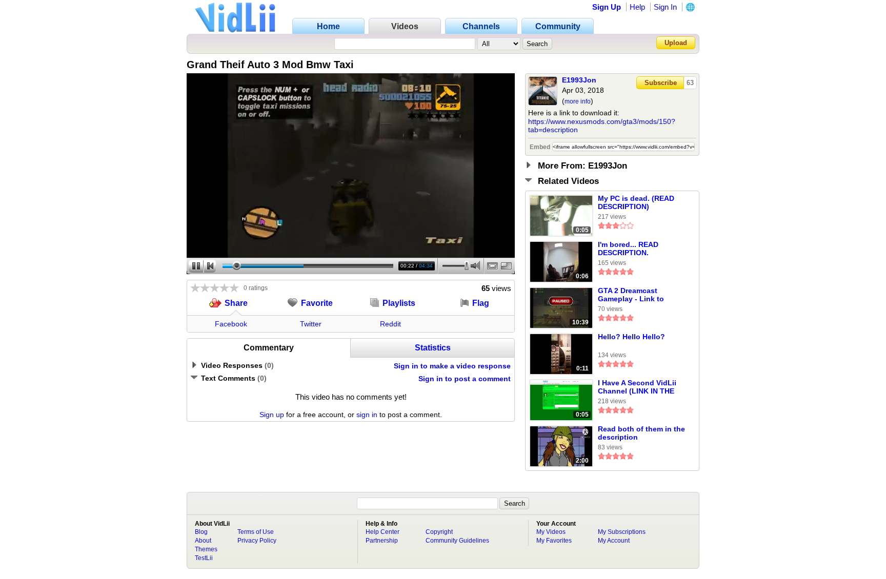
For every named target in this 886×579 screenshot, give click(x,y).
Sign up (271, 414)
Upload (675, 43)
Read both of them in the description (641, 433)
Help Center (382, 531)
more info (578, 101)
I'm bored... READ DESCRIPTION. (628, 248)
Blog (201, 531)
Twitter (310, 324)
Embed (540, 147)
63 (690, 83)
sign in (366, 414)
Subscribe (661, 83)
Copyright (439, 531)
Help (637, 7)
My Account (614, 540)
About (203, 540)
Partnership (382, 540)
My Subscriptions (622, 531)
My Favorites (554, 540)
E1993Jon (579, 80)
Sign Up (606, 7)
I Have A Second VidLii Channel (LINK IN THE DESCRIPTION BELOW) (638, 387)
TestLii (204, 558)
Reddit (390, 324)
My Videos (551, 531)
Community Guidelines (457, 540)
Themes (206, 549)
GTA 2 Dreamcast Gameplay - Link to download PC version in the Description (639, 295)
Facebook (231, 324)
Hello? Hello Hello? (631, 337)
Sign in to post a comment (464, 379)
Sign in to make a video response (452, 366)
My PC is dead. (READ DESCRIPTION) (636, 202)
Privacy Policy (256, 540)
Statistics (433, 347)
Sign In (665, 7)
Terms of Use (255, 531)
